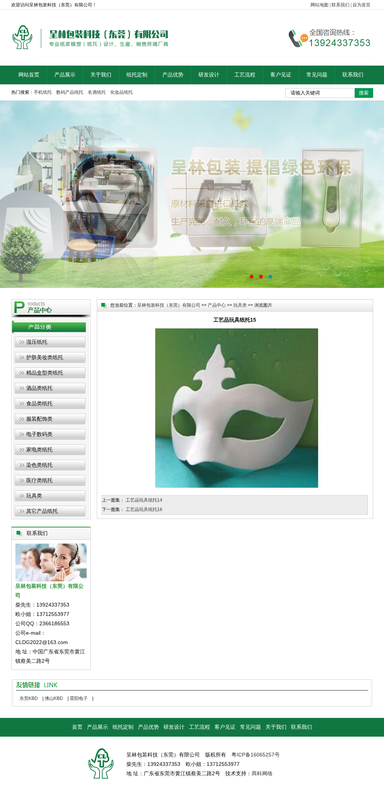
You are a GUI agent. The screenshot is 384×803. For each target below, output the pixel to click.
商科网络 (262, 773)
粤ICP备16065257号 (255, 755)
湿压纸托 (36, 342)
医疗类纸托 (39, 480)
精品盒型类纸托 (44, 373)
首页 (77, 727)
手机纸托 (43, 92)
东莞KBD (29, 698)
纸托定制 (136, 75)
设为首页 (361, 4)
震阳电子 (79, 698)
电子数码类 (39, 434)
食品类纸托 (39, 403)
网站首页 (28, 75)
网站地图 (319, 4)
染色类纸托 (39, 465)
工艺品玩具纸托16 (144, 509)
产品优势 (172, 75)
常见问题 (316, 75)
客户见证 (280, 75)
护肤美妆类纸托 (44, 357)
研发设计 (208, 75)
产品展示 (64, 75)
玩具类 (34, 496)
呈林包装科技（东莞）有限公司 (168, 305)
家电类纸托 (39, 449)
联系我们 (341, 4)
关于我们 (100, 75)
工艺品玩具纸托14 (144, 500)
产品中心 (217, 305)
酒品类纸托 (39, 388)
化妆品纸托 (121, 92)
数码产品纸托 (69, 92)
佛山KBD (54, 698)
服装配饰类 (39, 419)
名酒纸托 (97, 92)
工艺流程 (244, 75)
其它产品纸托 (42, 511)
